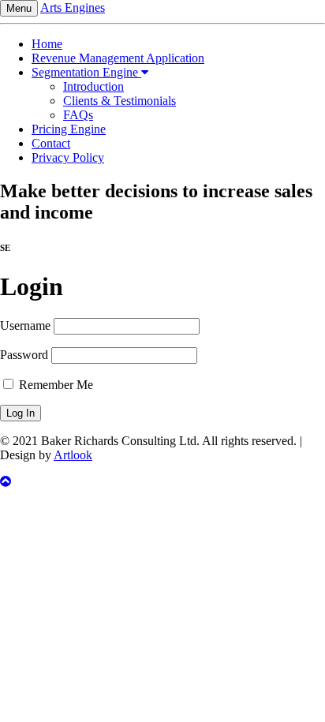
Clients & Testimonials (119, 100)
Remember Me (54, 384)
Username (25, 325)
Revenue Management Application (118, 58)
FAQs (78, 115)
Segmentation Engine (86, 72)
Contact (51, 143)
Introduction (93, 86)
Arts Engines (72, 7)
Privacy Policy (68, 157)
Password (24, 354)
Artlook (73, 455)
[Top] (162, 482)
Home (47, 44)
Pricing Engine (69, 129)
